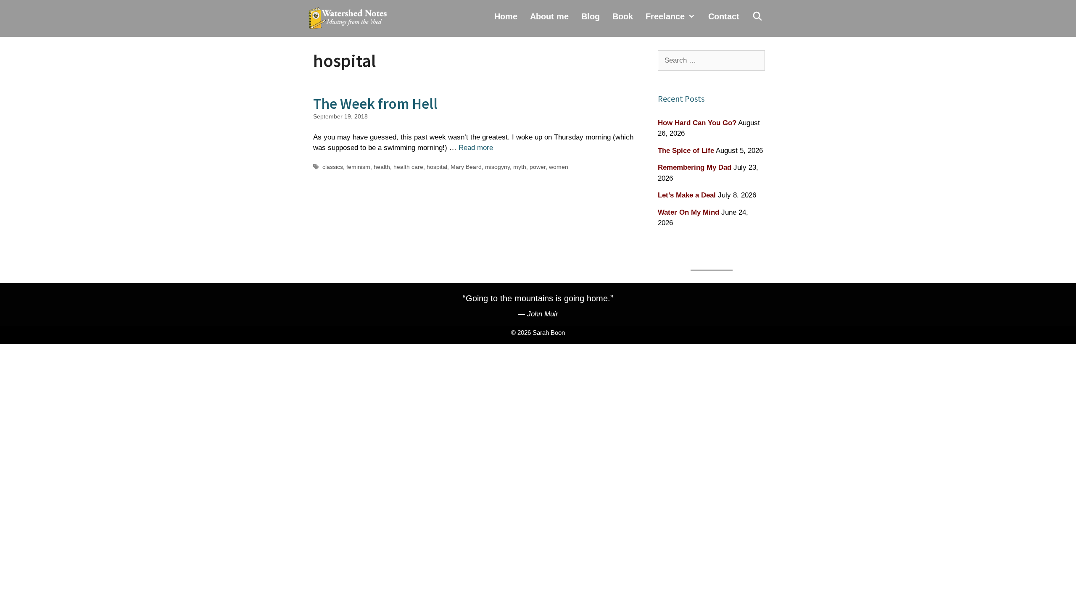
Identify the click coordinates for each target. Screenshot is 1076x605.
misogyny (497, 166)
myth (519, 166)
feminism (358, 166)
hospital (437, 166)
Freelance (665, 16)
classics (332, 166)
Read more (476, 148)
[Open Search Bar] (757, 16)
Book (622, 16)
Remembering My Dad (694, 167)
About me (549, 16)
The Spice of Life (686, 151)
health (382, 166)
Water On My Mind (688, 212)
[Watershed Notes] (350, 18)
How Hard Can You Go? (697, 123)
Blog (590, 16)
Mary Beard (466, 166)
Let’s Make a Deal (687, 195)
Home (505, 16)
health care (408, 166)
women (558, 166)
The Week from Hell (375, 104)
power (538, 166)
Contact (723, 16)
